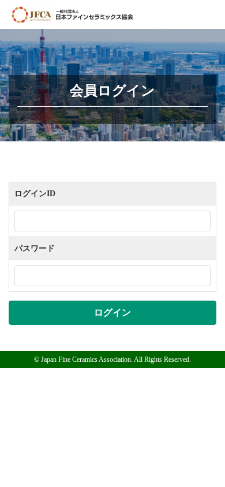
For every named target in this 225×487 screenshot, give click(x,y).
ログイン (112, 312)
